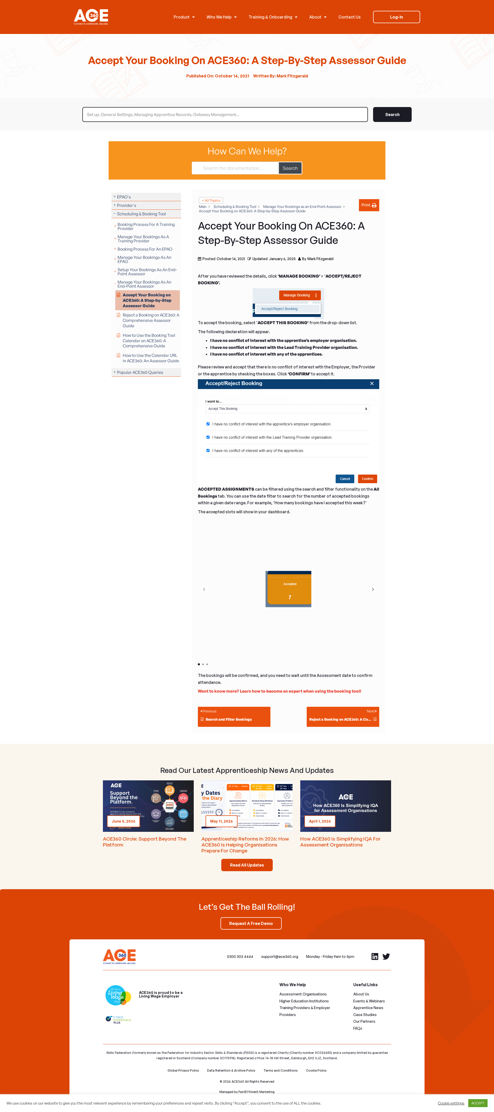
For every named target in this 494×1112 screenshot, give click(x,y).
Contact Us (349, 17)
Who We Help (219, 17)
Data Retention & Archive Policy (231, 1070)
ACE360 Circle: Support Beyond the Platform (144, 842)
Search (392, 114)
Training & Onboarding (270, 17)
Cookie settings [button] (451, 1103)
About (315, 17)
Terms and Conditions (280, 1070)
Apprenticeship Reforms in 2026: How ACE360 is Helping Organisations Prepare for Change (245, 845)
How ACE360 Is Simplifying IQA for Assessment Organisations (340, 842)
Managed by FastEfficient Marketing (247, 1092)
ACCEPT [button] (477, 1103)
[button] (373, 589)
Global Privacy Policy (183, 1070)
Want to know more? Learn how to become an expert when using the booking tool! (279, 691)
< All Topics (211, 200)
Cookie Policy (316, 1070)
